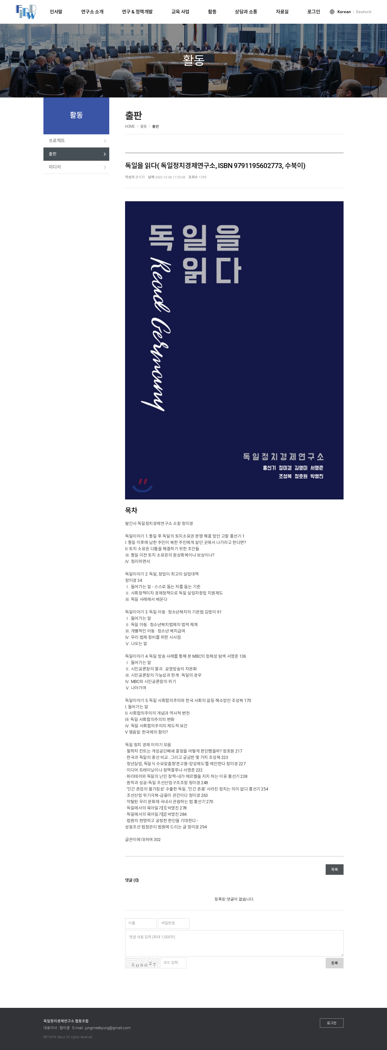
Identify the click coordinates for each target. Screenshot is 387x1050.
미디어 (55, 167)
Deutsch (363, 11)
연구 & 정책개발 (137, 11)
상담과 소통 (246, 11)
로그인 (313, 11)
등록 (334, 963)
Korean (344, 11)
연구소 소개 (92, 11)
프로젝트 (57, 140)
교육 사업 (180, 11)
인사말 (56, 11)
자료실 (282, 11)
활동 (212, 11)
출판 (52, 153)
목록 (334, 869)
